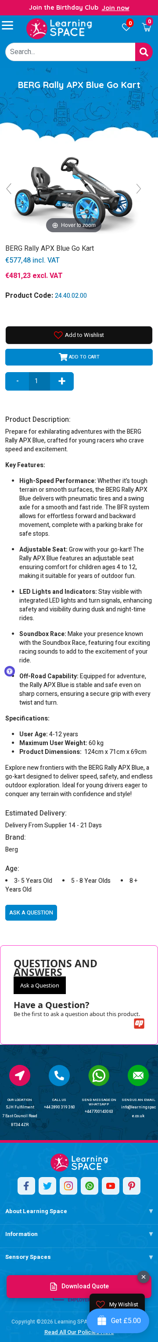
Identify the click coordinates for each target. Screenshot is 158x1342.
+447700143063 (99, 1112)
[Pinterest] (131, 1186)
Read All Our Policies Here (79, 1332)
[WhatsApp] (89, 1186)
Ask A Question (31, 912)
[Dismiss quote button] (143, 1277)
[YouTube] (110, 1186)
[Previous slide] (9, 188)
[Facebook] (26, 1186)
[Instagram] (68, 1186)
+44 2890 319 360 (59, 1107)
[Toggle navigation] (11, 25)
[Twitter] (47, 1186)
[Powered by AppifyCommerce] (139, 1023)
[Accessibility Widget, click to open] (9, 671)
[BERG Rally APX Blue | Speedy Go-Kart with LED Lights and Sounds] (59, 28)
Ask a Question (39, 985)
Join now (115, 8)
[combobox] (70, 52)
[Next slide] (138, 188)
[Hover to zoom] (73, 192)
